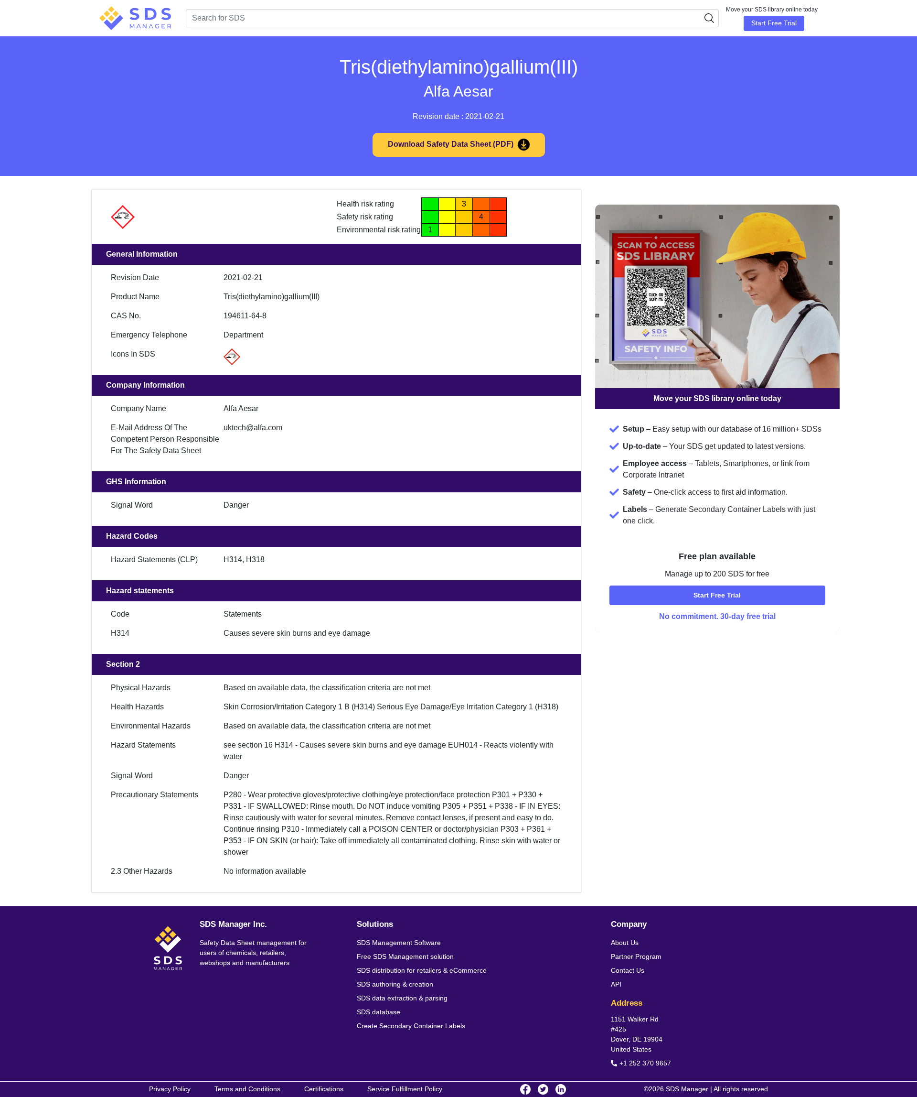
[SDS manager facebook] (525, 1089)
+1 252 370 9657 (645, 1063)
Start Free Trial (774, 23)
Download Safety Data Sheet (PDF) (451, 144)
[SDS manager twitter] (543, 1089)
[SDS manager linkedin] (560, 1089)
